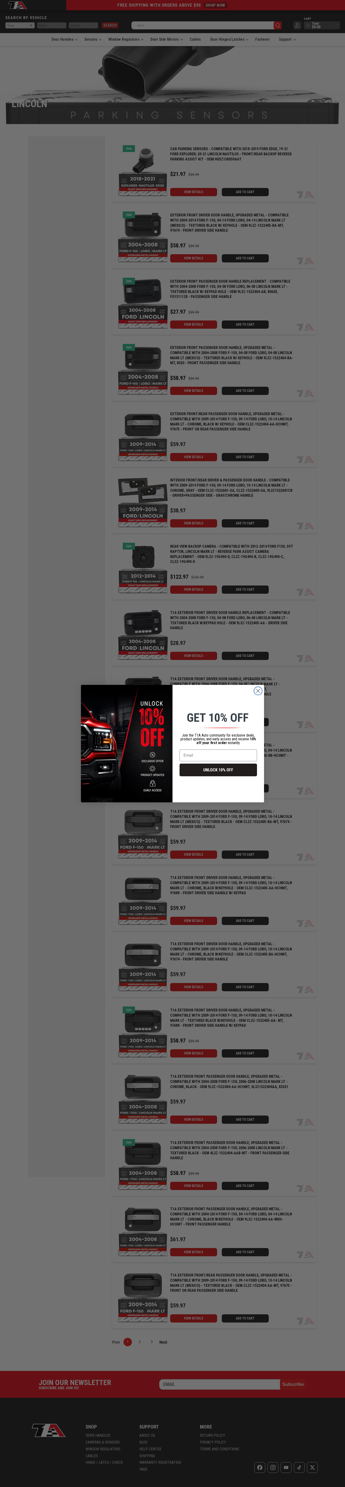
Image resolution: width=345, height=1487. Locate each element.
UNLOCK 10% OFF (218, 769)
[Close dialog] (258, 691)
